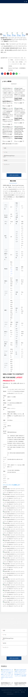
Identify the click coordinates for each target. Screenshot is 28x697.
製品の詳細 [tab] (13, 180)
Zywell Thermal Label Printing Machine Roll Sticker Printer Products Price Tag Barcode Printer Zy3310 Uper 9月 (19, 137)
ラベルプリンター (11, 271)
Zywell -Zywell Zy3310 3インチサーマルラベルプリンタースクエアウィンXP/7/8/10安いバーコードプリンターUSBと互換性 (19, 119)
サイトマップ (18, 694)
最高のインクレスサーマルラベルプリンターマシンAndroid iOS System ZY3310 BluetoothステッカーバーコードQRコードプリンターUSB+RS (8, 120)
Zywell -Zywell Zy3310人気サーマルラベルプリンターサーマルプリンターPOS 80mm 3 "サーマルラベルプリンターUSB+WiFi (19, 99)
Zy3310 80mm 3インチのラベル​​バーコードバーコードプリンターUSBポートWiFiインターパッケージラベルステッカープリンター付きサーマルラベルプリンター (8, 102)
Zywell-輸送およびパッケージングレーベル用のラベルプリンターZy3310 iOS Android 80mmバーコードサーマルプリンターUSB (8, 137)
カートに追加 (7, 106)
